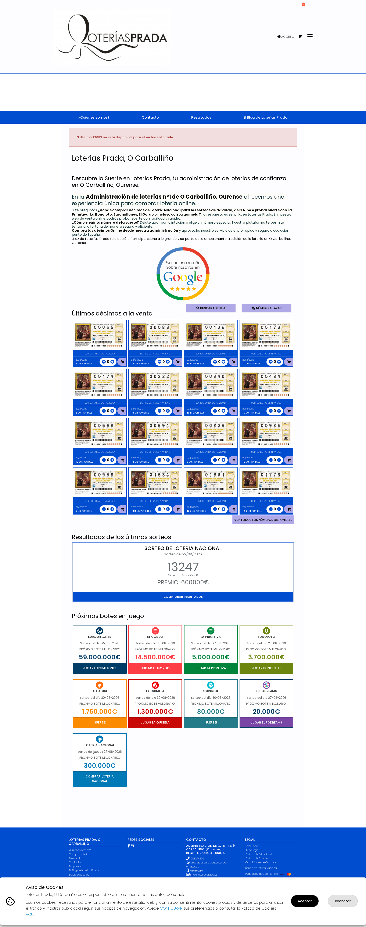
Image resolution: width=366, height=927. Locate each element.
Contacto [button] (150, 117)
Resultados (76, 858)
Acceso (287, 37)
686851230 (196, 870)
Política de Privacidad (258, 854)
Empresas (75, 866)
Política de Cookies (256, 858)
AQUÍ (30, 914)
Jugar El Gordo (155, 668)
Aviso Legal (252, 850)
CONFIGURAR (171, 908)
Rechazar (343, 901)
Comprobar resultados (183, 597)
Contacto (74, 862)
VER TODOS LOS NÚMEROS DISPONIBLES (263, 520)
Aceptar (305, 901)
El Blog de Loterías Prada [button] (266, 117)
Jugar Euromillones (99, 668)
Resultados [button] (201, 117)
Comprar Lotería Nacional (100, 778)
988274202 (197, 858)
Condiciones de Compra (260, 862)
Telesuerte (251, 846)
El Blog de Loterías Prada (84, 870)
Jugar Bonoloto (266, 668)
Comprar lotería (79, 854)
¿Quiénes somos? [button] (94, 117)
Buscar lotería (212, 308)
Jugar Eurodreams (266, 722)
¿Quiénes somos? (80, 850)
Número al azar (268, 308)
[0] (302, 36)
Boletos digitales (79, 874)
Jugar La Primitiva (211, 668)
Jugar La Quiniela (155, 722)
